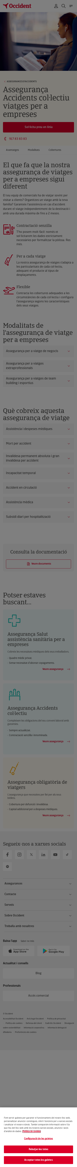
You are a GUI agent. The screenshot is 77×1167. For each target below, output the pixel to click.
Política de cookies (32, 1131)
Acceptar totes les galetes (38, 1160)
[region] (38, 1137)
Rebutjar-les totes (38, 1149)
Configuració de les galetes (38, 1138)
